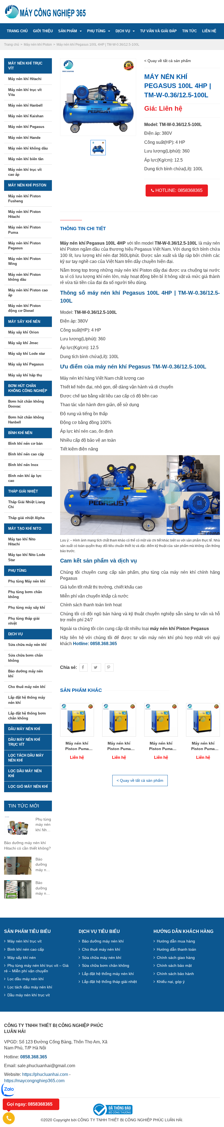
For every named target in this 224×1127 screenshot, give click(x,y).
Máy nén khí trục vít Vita (25, 92)
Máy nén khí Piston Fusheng (24, 198)
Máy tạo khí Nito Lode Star (26, 557)
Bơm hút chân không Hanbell (26, 419)
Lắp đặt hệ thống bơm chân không (27, 715)
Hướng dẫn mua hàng (176, 941)
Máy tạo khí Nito (24, 528)
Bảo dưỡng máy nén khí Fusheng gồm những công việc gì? (44, 888)
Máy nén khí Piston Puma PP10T (77, 746)
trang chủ (17, 31)
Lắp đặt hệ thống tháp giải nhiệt (109, 981)
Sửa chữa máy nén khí (27, 645)
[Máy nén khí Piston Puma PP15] (203, 719)
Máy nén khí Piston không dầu (24, 277)
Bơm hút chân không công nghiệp (27, 388)
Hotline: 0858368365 (178, 190)
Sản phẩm (67, 31)
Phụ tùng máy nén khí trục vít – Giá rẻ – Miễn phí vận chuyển (36, 968)
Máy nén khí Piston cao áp (28, 292)
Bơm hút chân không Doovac (26, 403)
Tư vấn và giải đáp (158, 31)
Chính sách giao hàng (176, 957)
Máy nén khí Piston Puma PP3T (161, 746)
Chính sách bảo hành (175, 973)
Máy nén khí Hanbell (25, 105)
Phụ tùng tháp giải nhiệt (24, 620)
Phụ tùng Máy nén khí (26, 581)
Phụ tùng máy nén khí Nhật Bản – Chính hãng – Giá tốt (43, 825)
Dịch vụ (123, 31)
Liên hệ (209, 31)
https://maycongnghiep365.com (34, 1080)
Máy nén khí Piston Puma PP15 (203, 746)
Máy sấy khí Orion (23, 332)
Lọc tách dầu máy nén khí (26, 757)
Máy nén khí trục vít (25, 65)
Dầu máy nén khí (24, 729)
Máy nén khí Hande (24, 138)
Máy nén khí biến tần (25, 159)
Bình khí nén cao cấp (26, 454)
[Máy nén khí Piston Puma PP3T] (161, 719)
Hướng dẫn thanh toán (176, 949)
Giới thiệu (43, 31)
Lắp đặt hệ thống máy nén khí (26, 699)
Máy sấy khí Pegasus (26, 364)
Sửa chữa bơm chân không (25, 657)
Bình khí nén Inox (23, 465)
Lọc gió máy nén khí (28, 786)
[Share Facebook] (83, 667)
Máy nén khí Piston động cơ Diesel (24, 308)
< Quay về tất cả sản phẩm (167, 60)
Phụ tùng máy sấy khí (26, 607)
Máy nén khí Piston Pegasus (24, 245)
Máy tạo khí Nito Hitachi (22, 541)
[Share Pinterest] (109, 667)
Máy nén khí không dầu (28, 148)
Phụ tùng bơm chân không (25, 594)
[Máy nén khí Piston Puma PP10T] (77, 719)
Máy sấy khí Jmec (23, 343)
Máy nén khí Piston (27, 185)
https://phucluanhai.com (45, 1074)
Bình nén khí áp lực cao (25, 478)
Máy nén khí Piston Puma (24, 229)
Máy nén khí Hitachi (25, 79)
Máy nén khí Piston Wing (24, 261)
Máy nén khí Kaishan (25, 116)
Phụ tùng (96, 31)
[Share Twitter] (96, 667)
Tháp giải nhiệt (23, 491)
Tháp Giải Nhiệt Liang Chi (26, 504)
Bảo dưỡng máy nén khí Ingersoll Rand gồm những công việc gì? (44, 865)
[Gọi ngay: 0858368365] (9, 1118)
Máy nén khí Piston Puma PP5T (119, 746)
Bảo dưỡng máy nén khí (25, 673)
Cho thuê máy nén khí (26, 687)
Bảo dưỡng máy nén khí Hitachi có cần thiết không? (27, 845)
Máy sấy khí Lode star (26, 354)
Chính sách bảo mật (174, 965)
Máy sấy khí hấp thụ (25, 375)
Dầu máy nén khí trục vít (24, 742)
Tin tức (189, 31)
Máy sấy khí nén (24, 322)
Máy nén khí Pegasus (26, 127)
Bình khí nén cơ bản (25, 443)
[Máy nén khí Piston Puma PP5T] (119, 719)
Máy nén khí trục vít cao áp (25, 172)
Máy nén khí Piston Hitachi (24, 214)
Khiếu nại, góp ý (171, 981)
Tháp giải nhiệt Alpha (26, 518)
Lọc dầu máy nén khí (25, 773)
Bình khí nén (20, 433)
